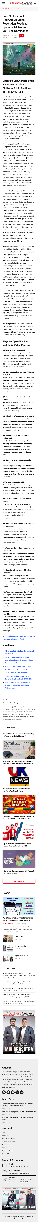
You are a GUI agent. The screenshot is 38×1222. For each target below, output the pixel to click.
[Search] (35, 3)
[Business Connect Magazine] (20, 3)
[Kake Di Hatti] (8, 938)
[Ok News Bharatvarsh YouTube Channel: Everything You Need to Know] (19, 776)
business (30, 191)
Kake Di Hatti (18, 936)
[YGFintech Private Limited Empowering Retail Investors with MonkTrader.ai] (19, 906)
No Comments (8, 38)
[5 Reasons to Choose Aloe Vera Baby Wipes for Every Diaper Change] (19, 859)
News (22, 35)
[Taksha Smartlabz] (8, 948)
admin (5, 35)
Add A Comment (19, 881)
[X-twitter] (17, 1092)
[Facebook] (4, 1092)
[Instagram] (8, 1092)
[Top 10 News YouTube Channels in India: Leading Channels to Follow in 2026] (19, 831)
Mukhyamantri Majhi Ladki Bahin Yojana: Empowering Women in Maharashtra (17, 685)
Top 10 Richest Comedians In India (18, 666)
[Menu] (3, 3)
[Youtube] (22, 1092)
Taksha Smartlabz (20, 946)
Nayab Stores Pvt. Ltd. (21, 955)
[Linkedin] (13, 1092)
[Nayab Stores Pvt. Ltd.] (8, 957)
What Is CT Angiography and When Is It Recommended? (19, 1112)
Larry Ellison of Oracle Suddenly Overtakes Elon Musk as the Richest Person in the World (19, 660)
